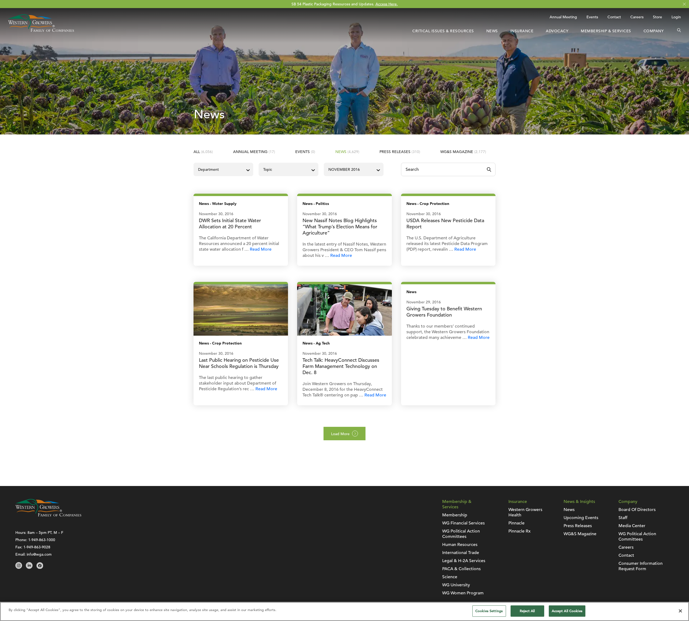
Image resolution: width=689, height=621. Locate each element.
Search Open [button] (679, 31)
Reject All (527, 611)
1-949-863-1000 (41, 539)
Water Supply (224, 203)
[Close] (680, 611)
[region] (344, 611)
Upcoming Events (581, 517)
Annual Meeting (563, 17)
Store (657, 17)
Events (592, 17)
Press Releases (399, 151)
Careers (637, 17)
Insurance (522, 31)
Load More (340, 433)
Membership (454, 515)
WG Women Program (463, 593)
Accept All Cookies (567, 611)
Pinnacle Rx (519, 531)
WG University (456, 585)
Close (684, 4)
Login (676, 17)
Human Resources (459, 544)
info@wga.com (39, 554)
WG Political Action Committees (461, 533)
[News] (241, 309)
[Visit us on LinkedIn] (29, 567)
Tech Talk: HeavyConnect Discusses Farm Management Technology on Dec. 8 (341, 366)
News (492, 31)
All (203, 151)
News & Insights (579, 501)
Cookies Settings (489, 611)
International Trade (460, 552)
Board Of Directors (637, 509)
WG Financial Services (463, 523)
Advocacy (557, 31)
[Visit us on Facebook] (39, 567)
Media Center (631, 525)
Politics (322, 203)
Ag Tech (323, 343)
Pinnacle (516, 523)
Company (654, 31)
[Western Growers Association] (41, 30)
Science (449, 577)
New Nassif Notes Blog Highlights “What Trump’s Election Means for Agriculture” (340, 226)
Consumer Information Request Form (640, 566)
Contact (614, 17)
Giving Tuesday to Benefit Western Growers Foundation (444, 312)
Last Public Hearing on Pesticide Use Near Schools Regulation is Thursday (239, 363)
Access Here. (386, 4)
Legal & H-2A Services (463, 560)
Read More (261, 249)
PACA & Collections (461, 569)
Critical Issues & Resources (443, 31)
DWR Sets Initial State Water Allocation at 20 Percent (230, 223)
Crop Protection (434, 203)
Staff (622, 517)
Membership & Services (606, 31)
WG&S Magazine (463, 151)
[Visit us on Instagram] (18, 567)
